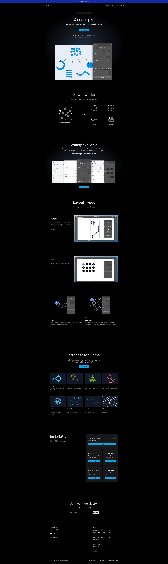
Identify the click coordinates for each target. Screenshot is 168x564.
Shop (110, 530)
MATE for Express (97, 539)
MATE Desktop (96, 530)
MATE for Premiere (97, 532)
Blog (110, 537)
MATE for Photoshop (98, 537)
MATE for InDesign (97, 542)
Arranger (95, 551)
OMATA (95, 549)
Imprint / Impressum (113, 560)
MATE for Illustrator (97, 544)
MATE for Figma (97, 546)
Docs (110, 532)
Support (111, 534)
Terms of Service (92, 560)
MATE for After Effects (98, 534)
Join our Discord (54, 537)
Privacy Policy (102, 560)
